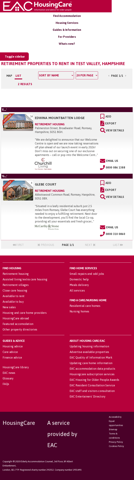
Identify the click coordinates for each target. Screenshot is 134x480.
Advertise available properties (89, 351)
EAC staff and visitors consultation (92, 390)
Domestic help (79, 279)
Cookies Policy (116, 446)
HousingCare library (16, 367)
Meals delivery (79, 284)
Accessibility (115, 417)
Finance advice (12, 357)
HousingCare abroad (16, 318)
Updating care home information (91, 363)
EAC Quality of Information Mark (91, 357)
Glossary (8, 378)
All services (77, 290)
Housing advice (13, 346)
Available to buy (13, 301)
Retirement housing (16, 273)
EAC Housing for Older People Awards (94, 379)
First (20, 244)
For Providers (67, 36)
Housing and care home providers (25, 312)
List (18, 75)
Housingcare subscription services (92, 374)
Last (116, 244)
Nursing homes (79, 311)
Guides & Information (67, 29)
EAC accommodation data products (92, 368)
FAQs (6, 383)
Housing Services (67, 22)
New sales (9, 307)
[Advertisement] (67, 97)
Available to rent (13, 296)
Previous (47, 244)
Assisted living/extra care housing (25, 279)
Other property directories (20, 329)
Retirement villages (16, 284)
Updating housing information (89, 346)
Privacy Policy (116, 442)
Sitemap (113, 429)
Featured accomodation (18, 323)
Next (89, 244)
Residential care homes (85, 305)
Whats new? (67, 43)
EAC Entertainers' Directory (88, 396)
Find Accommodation (67, 15)
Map (9, 75)
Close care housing (15, 290)
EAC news (9, 372)
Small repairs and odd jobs (87, 273)
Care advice (10, 351)
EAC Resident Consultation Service (92, 385)
